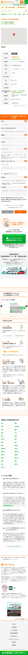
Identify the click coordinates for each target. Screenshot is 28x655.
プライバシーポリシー (14, 205)
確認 (20, 212)
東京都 (15, 14)
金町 (2, 429)
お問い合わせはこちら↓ (16, 59)
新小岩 (2, 439)
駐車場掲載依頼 (14, 633)
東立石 (2, 454)
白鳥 (15, 436)
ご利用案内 (14, 627)
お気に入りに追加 (8, 23)
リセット (7, 212)
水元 (2, 464)
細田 (2, 461)
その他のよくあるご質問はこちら (15, 546)
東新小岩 (16, 451)
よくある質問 (14, 630)
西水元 (16, 448)
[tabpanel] (14, 306)
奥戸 (2, 426)
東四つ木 (16, 458)
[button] (14, 35)
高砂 (15, 439)
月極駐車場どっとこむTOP (6, 14)
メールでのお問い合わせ (12, 351)
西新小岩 (3, 448)
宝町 (2, 442)
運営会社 (14, 642)
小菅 (15, 433)
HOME (14, 624)
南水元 (16, 464)
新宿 (2, 445)
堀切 (15, 461)
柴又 (2, 436)
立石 (15, 442)
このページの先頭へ (20, 619)
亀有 (2, 433)
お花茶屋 (16, 426)
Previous (1, 306)
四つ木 (2, 467)
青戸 (2, 423)
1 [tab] (10, 316)
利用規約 (14, 645)
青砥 (15, 423)
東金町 (2, 451)
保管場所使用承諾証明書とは (17, 92)
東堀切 (16, 454)
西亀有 (24, 14)
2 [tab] (11, 316)
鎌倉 (15, 429)
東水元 (2, 458)
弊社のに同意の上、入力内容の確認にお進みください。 (15, 206)
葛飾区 (19, 14)
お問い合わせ (14, 636)
